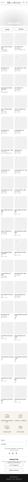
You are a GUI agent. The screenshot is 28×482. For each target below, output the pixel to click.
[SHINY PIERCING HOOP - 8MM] (21, 266)
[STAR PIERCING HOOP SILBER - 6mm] (21, 370)
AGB (13, 479)
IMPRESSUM (8, 479)
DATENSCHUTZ (19, 479)
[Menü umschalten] (1, 2)
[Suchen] (4, 2)
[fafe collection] (14, 2)
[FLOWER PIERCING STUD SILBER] (7, 349)
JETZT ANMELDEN (14, 465)
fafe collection (15, 476)
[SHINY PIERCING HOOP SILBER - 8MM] (7, 202)
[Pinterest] (16, 453)
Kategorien (3, 444)
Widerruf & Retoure (14, 470)
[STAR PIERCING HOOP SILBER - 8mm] (7, 391)
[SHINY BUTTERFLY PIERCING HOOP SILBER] (7, 80)
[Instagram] (12, 453)
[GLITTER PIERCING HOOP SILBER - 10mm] (21, 349)
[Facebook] (9, 453)
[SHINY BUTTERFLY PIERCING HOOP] (7, 39)
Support (3, 440)
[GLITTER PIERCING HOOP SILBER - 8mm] (21, 307)
